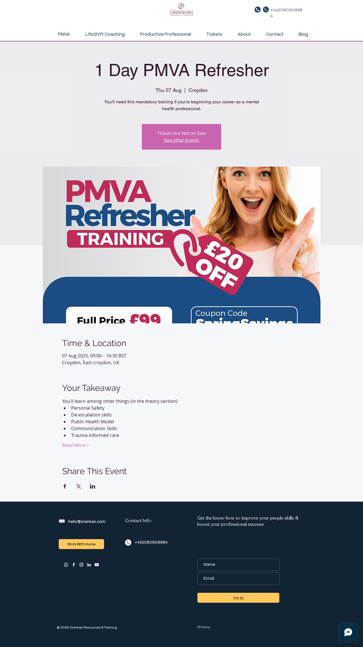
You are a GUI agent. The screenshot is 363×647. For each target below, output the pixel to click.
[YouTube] (96, 564)
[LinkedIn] (89, 564)
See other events (181, 140)
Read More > (75, 445)
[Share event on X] (78, 486)
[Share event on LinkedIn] (92, 486)
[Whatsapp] (66, 564)
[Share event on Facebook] (64, 486)
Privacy (203, 626)
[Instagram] (81, 564)
